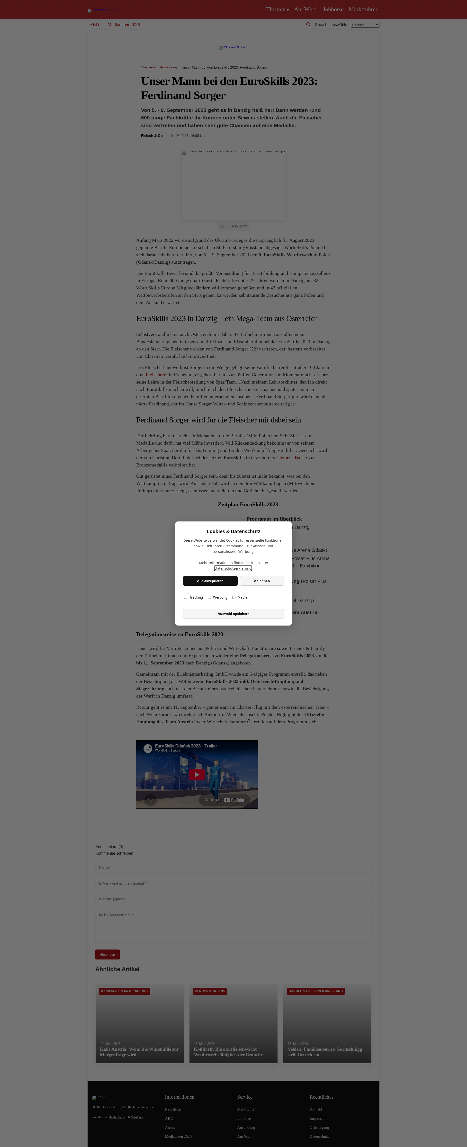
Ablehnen (262, 581)
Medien (243, 597)
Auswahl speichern (234, 614)
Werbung (220, 597)
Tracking (196, 597)
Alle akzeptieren (210, 581)
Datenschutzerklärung (233, 568)
